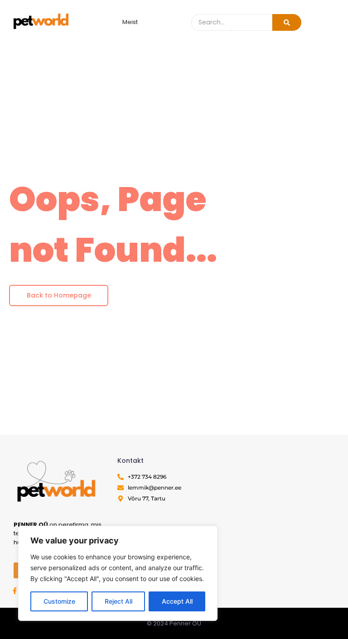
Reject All (118, 601)
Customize (59, 601)
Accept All (177, 601)
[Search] (286, 22)
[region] (118, 573)
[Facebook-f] (14, 590)
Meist (130, 22)
